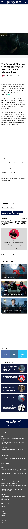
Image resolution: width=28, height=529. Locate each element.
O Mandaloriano (6, 213)
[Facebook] (8, 425)
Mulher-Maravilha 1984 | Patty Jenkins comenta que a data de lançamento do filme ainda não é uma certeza (21, 221)
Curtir (5, 350)
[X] (15, 425)
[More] (19, 79)
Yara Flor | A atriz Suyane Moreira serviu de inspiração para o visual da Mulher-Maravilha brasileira (7, 222)
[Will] (3, 76)
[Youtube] (16, 247)
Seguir (14, 350)
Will (7, 75)
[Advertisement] (14, 18)
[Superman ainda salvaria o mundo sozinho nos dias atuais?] (14, 271)
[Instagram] (11, 247)
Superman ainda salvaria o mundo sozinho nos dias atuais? (10, 397)
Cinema (6, 35)
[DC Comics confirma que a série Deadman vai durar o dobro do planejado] (21, 378)
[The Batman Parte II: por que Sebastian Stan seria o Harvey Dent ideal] (14, 305)
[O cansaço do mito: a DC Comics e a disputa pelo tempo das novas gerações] (14, 288)
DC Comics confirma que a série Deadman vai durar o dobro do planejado (10, 378)
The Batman (16, 213)
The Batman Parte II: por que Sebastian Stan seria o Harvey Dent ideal (12, 310)
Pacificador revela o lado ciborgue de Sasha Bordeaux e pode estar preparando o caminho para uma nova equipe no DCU (13, 498)
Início (2, 35)
